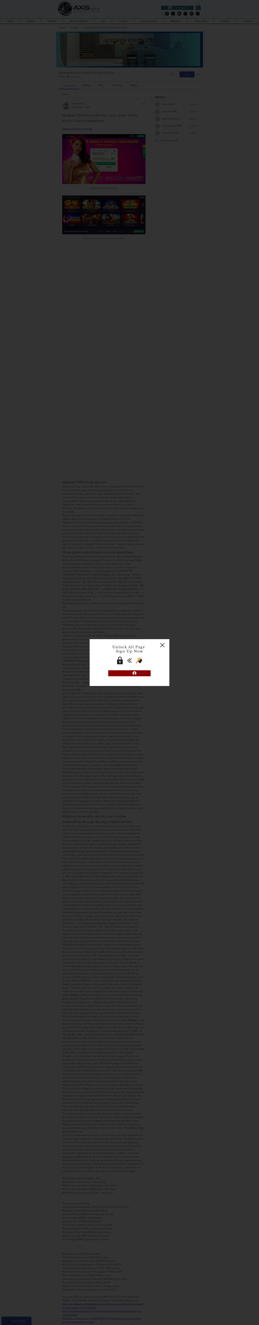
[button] (162, 645)
